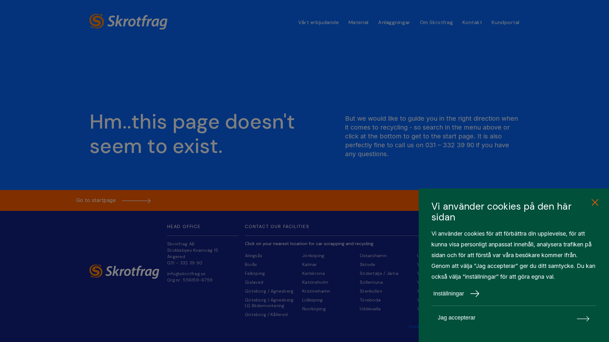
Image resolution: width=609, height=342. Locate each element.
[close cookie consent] (595, 203)
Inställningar (448, 293)
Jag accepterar (456, 317)
